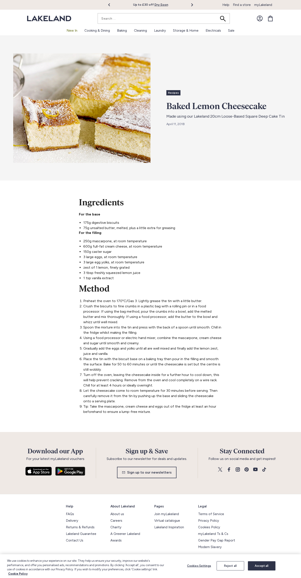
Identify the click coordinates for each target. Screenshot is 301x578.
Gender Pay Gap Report (216, 540)
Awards (116, 540)
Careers (116, 521)
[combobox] (164, 18)
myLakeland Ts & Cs (213, 534)
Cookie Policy (18, 573)
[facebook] (229, 470)
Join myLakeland (166, 514)
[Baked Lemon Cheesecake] (81, 108)
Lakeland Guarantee (81, 534)
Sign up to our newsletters (149, 472)
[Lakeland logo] (49, 19)
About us (117, 514)
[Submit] (224, 18)
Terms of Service (211, 514)
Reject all (230, 565)
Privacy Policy (208, 521)
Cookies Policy (209, 527)
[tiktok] (264, 470)
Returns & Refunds (80, 527)
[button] (112, 5)
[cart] (270, 18)
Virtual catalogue (167, 521)
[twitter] (220, 470)
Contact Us (74, 540)
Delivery (72, 521)
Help (225, 5)
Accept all (261, 565)
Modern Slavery (210, 547)
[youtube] (255, 470)
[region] (150, 566)
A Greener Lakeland (125, 534)
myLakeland (263, 5)
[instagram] (237, 470)
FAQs (70, 514)
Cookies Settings (199, 565)
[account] (259, 18)
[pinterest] (246, 470)
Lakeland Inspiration (169, 527)
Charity (115, 527)
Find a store (242, 5)
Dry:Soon (161, 5)
